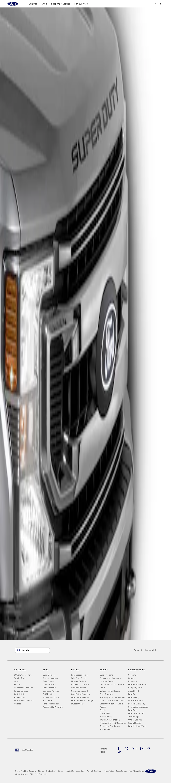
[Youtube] (134, 748)
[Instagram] (141, 748)
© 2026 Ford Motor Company (25, 771)
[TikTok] (119, 751)
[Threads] (149, 748)
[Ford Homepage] (150, 771)
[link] (41, 771)
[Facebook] (119, 748)
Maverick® (150, 650)
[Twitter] (126, 748)
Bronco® (138, 650)
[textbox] (32, 650)
